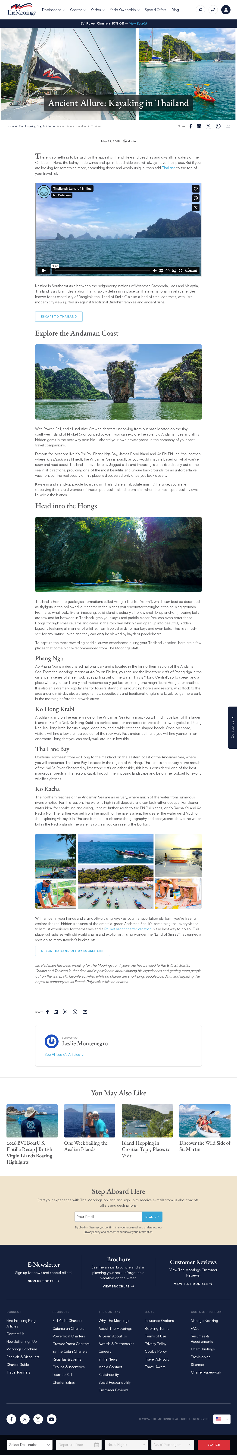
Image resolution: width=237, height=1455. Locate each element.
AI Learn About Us (113, 1336)
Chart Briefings (203, 1349)
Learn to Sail (63, 1374)
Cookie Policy (156, 1351)
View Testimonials (191, 1284)
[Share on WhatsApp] (218, 126)
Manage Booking (204, 1320)
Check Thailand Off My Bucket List (72, 951)
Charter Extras (64, 1382)
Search (213, 1444)
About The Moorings (115, 1328)
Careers (105, 1351)
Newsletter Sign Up (21, 1341)
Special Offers (155, 9)
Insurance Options (159, 1320)
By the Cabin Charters (70, 1351)
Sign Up (152, 1216)
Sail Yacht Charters (67, 1320)
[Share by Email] (228, 126)
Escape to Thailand (59, 316)
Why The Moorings (114, 1320)
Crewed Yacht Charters (71, 1343)
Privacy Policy (92, 1232)
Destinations (51, 9)
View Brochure (117, 1286)
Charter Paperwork (206, 1372)
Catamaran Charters (68, 1328)
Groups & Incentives (69, 1367)
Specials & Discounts (22, 1357)
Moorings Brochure (21, 1349)
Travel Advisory (157, 1359)
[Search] (200, 9)
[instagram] (38, 1419)
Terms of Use (155, 1336)
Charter (76, 9)
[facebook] (11, 1419)
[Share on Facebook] (191, 126)
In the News (108, 1359)
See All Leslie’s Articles (63, 1054)
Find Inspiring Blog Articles (35, 126)
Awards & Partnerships (116, 1343)
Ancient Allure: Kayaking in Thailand (79, 126)
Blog (175, 9)
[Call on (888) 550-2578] (213, 9)
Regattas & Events (67, 1359)
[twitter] (25, 1419)
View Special (138, 23)
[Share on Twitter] (199, 126)
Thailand (168, 167)
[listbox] (30, 1445)
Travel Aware (155, 1367)
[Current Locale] (222, 1419)
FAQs (195, 1328)
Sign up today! (41, 1281)
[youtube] (51, 1419)
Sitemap (197, 1364)
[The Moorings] (21, 9)
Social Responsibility (115, 1382)
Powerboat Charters (69, 1336)
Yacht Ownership (123, 9)
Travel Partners (18, 1372)
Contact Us (15, 1333)
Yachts (96, 9)
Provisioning (201, 1357)
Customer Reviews (113, 1390)
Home (10, 126)
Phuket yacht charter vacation (128, 929)
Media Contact (110, 1367)
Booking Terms (157, 1328)
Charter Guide (17, 1364)
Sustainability (109, 1374)
